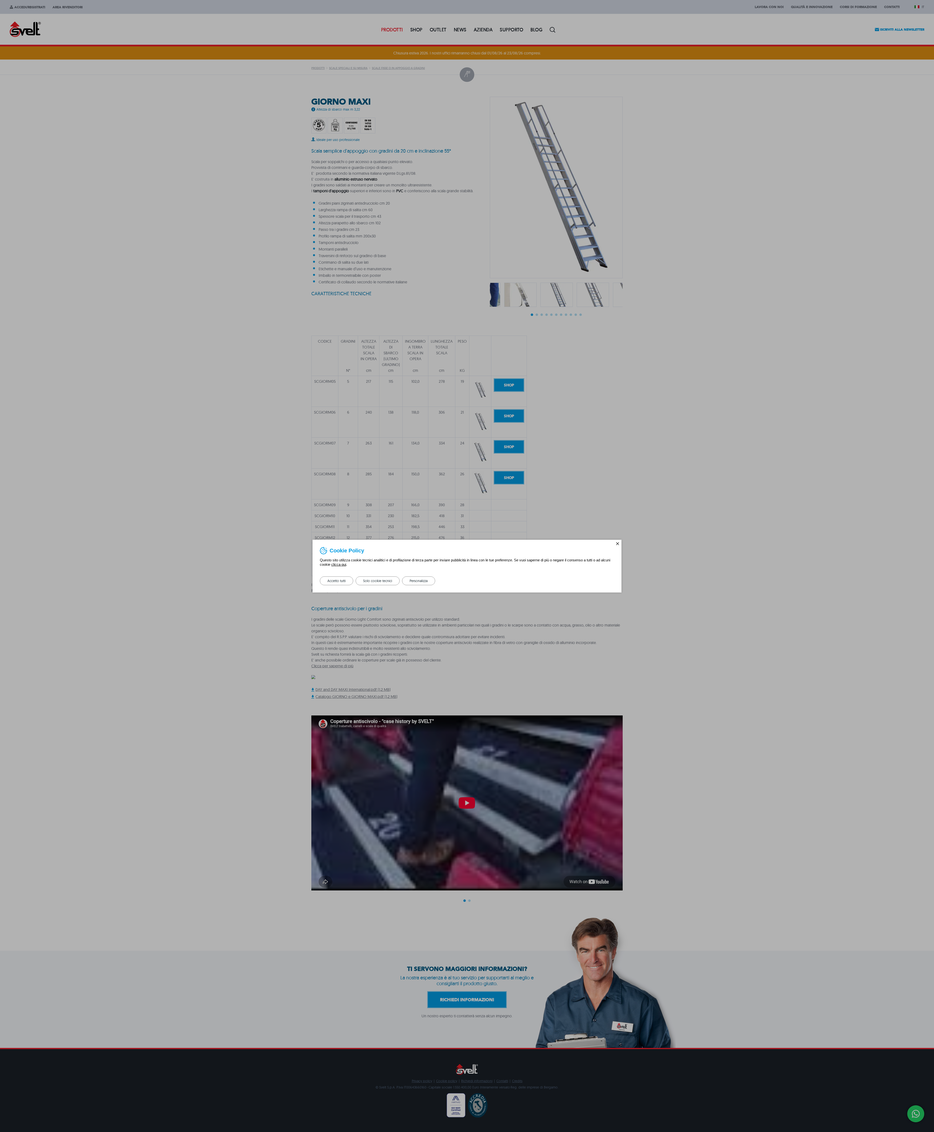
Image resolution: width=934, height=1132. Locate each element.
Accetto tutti (336, 581)
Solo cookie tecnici (377, 581)
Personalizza (419, 581)
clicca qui (338, 564)
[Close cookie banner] (617, 543)
